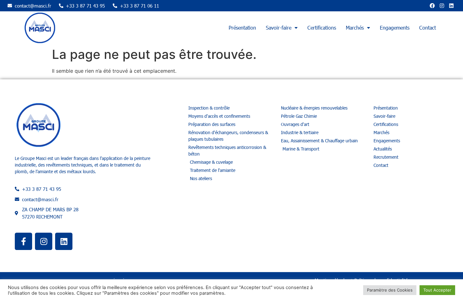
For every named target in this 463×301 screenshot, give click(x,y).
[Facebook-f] (23, 241)
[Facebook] (432, 6)
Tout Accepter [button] (437, 289)
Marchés (355, 28)
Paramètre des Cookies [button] (390, 289)
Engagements (394, 28)
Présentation (242, 28)
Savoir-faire (278, 28)
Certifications (321, 28)
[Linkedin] (451, 6)
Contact (427, 28)
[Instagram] (442, 6)
